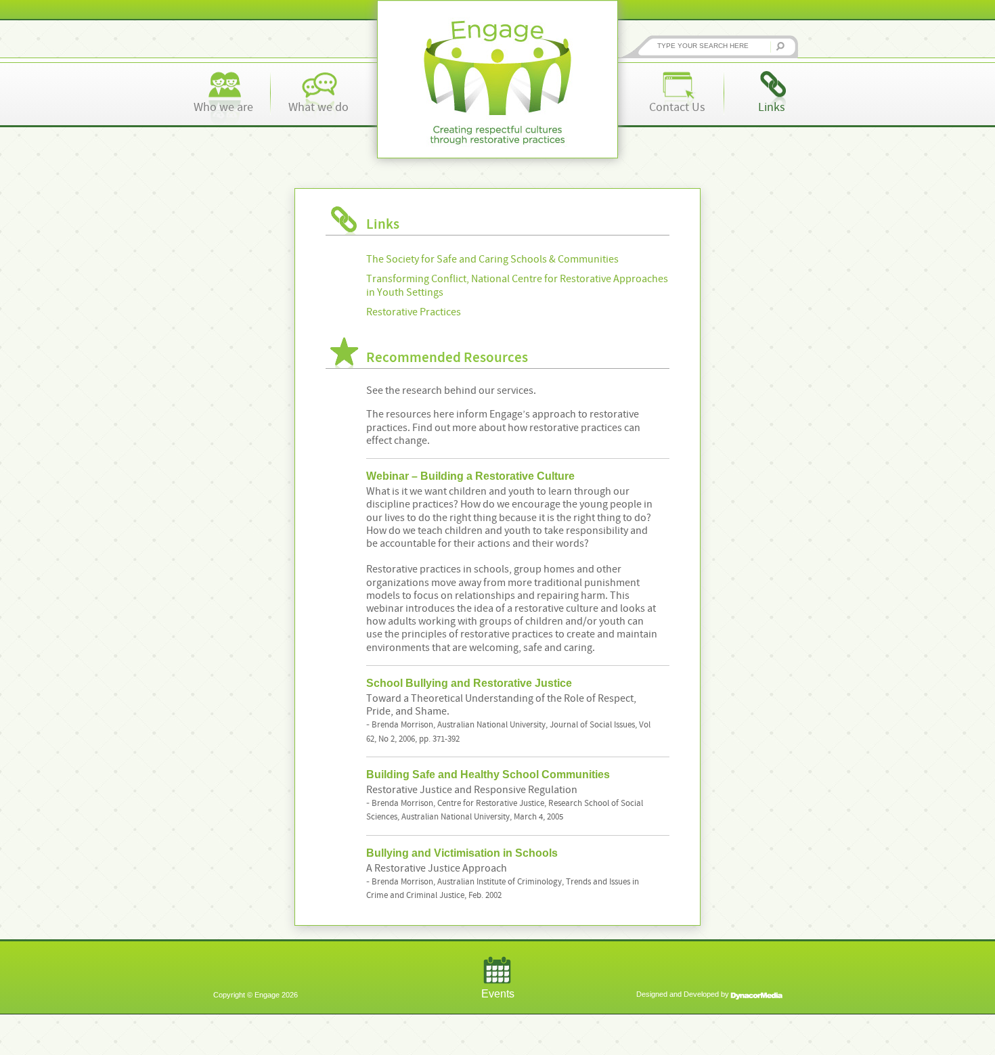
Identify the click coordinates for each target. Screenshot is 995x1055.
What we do (318, 107)
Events (497, 994)
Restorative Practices (413, 312)
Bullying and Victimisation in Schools (462, 853)
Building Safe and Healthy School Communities (488, 774)
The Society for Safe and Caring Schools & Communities (492, 259)
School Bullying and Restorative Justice (469, 683)
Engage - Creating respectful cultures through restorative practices (497, 79)
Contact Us (677, 107)
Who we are (223, 107)
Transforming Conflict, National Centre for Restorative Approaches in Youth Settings (517, 285)
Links (771, 107)
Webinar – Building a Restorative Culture (470, 476)
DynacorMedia (757, 996)
